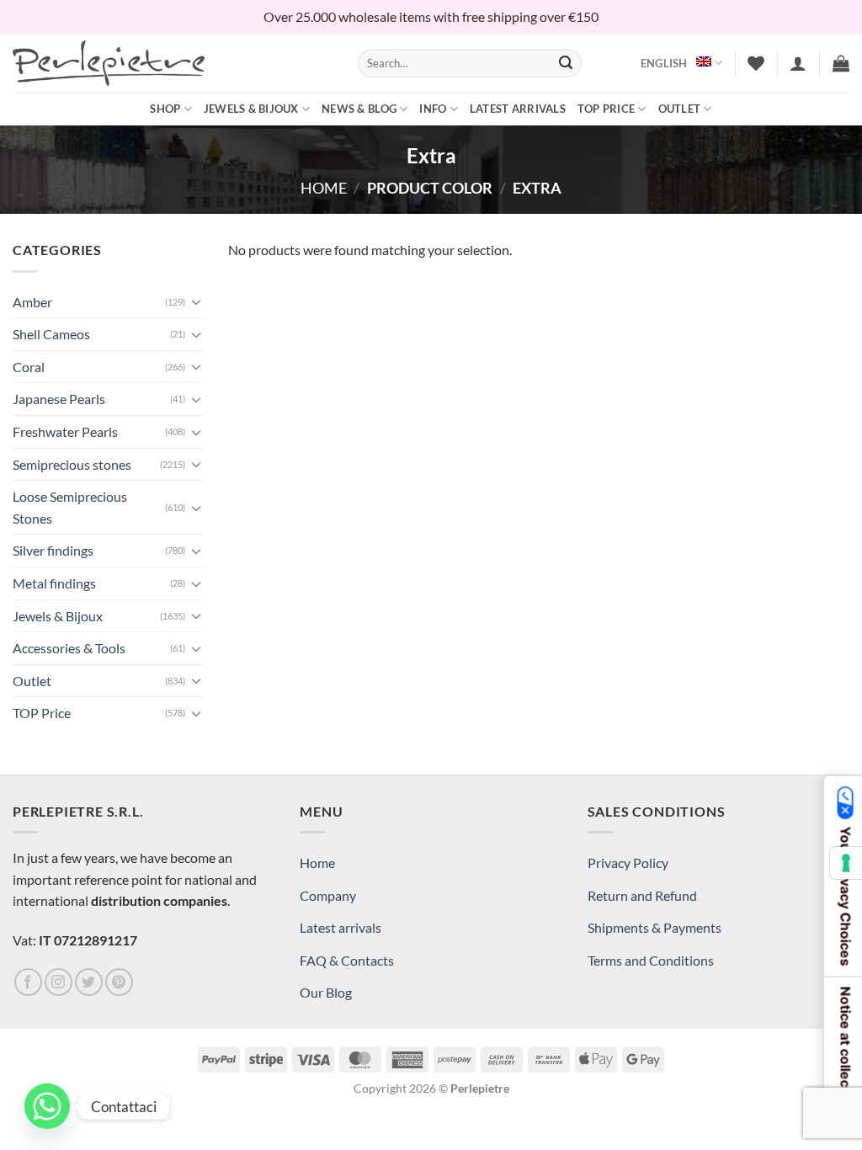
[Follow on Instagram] (58, 982)
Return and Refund (642, 895)
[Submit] (566, 63)
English (664, 63)
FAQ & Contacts (347, 960)
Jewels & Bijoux (251, 108)
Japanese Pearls (59, 399)
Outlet (679, 108)
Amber (32, 302)
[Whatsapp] (47, 1106)
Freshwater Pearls (65, 431)
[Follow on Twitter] (89, 982)
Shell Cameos (51, 334)
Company (328, 895)
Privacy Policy (628, 862)
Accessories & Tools (69, 648)
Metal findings (54, 583)
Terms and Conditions (651, 960)
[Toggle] (196, 301)
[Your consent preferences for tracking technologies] (846, 863)
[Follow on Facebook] (28, 982)
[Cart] (841, 63)
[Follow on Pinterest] (119, 982)
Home (324, 187)
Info (432, 108)
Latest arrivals (518, 108)
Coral (29, 367)
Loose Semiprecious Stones (70, 507)
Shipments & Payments (654, 927)
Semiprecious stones (72, 464)
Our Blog (326, 992)
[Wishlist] (756, 63)
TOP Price (606, 108)
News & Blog (359, 108)
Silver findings (53, 550)
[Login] (798, 63)
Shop (165, 108)
